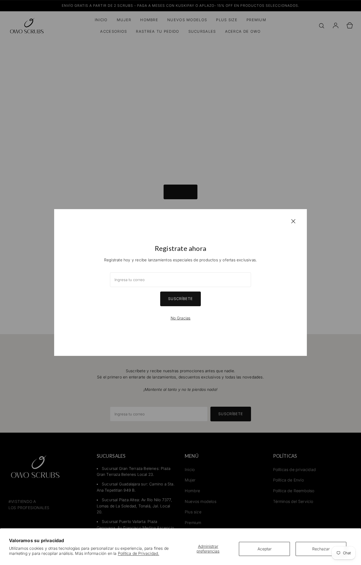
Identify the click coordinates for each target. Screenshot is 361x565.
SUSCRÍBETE (180, 298)
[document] (180, 282)
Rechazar (321, 548)
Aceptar (264, 548)
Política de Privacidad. (138, 553)
